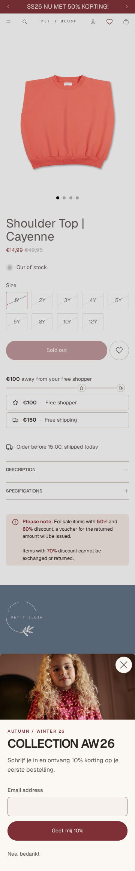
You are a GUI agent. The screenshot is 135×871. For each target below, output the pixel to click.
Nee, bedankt (23, 853)
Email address (25, 790)
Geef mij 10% (67, 830)
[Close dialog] (124, 665)
